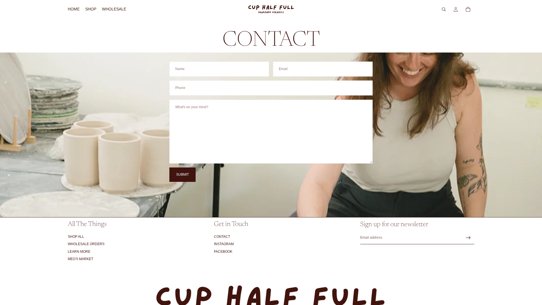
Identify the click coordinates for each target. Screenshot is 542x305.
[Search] (444, 9)
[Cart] (468, 9)
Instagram (224, 244)
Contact (222, 237)
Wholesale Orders (86, 244)
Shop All (76, 237)
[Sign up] (468, 238)
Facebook (223, 252)
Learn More (79, 252)
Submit (182, 175)
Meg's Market (80, 259)
